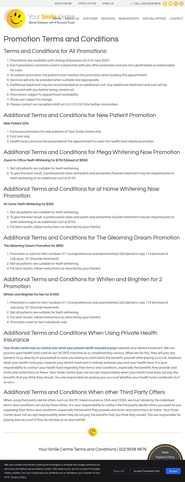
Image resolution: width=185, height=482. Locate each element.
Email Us (108, 3)
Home (57, 18)
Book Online (63, 3)
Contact (176, 18)
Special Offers (154, 18)
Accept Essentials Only (147, 471)
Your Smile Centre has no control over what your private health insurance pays (60, 348)
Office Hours (87, 3)
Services (108, 18)
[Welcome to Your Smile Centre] (39, 27)
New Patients (129, 18)
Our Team (90, 18)
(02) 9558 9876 (151, 3)
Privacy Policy (18, 477)
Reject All (118, 471)
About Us (72, 18)
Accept (173, 471)
